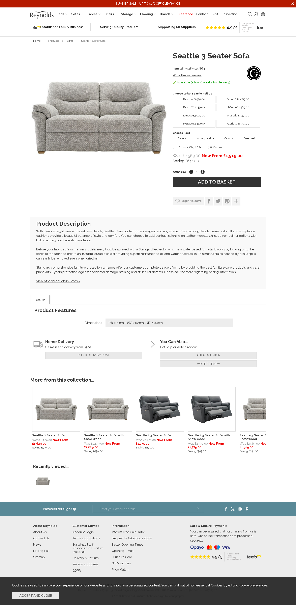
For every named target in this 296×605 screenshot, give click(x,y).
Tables (92, 14)
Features (40, 299)
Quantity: (179, 171)
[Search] (249, 14)
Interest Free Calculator (128, 532)
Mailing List (41, 551)
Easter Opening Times (127, 544)
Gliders (182, 138)
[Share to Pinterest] (227, 201)
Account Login (83, 532)
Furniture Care (122, 557)
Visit (215, 14)
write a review (208, 363)
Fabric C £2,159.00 (194, 107)
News (37, 544)
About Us (40, 532)
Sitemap (39, 557)
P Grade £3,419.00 (194, 123)
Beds (60, 14)
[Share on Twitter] (218, 201)
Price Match (120, 569)
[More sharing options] (236, 201)
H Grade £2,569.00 (238, 107)
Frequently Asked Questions (132, 538)
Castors (229, 138)
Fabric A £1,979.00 (194, 99)
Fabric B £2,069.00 (238, 99)
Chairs (109, 14)
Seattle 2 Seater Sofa (48, 435)
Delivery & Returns (85, 558)
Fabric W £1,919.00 (238, 123)
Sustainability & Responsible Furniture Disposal (87, 548)
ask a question (208, 355)
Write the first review (187, 75)
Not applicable (205, 138)
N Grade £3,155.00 (238, 115)
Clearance (185, 14)
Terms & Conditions (86, 538)
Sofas (75, 14)
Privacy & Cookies (85, 564)
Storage (127, 14)
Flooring (146, 14)
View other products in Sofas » (58, 281)
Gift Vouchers (121, 563)
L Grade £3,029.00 (194, 115)
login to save (191, 201)
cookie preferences (253, 585)
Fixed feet (249, 138)
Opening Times (122, 551)
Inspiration (230, 14)
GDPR (76, 570)
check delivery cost (94, 355)
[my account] (256, 14)
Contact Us (41, 538)
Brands (165, 14)
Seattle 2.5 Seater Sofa (153, 435)
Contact (202, 14)
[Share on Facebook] (209, 201)
